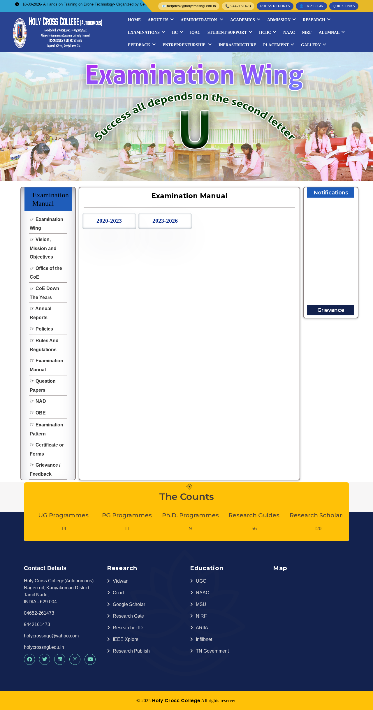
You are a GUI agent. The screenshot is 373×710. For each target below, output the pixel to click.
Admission (279, 20)
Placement (276, 45)
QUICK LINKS (344, 6)
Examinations (144, 32)
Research (314, 20)
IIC (175, 32)
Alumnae (329, 32)
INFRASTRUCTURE (237, 45)
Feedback (139, 45)
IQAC (195, 32)
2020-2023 (109, 220)
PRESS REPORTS (275, 6)
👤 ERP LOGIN (311, 6)
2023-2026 (165, 220)
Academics (242, 20)
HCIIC (265, 32)
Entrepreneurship (184, 45)
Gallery (311, 45)
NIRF (307, 32)
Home (134, 20)
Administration (199, 20)
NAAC (289, 32)
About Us (158, 20)
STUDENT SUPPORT (227, 32)
